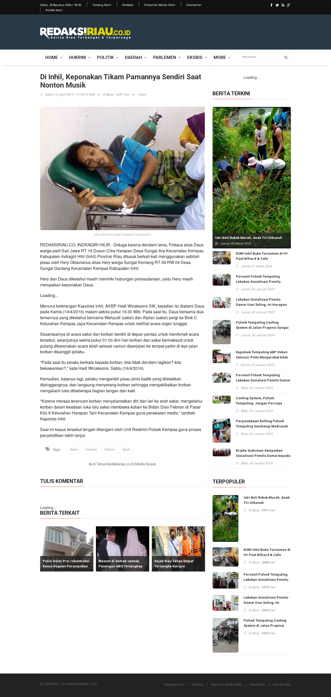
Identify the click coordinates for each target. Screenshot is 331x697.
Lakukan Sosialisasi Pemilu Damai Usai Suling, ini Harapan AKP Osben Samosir (261, 304)
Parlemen (164, 57)
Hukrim (77, 57)
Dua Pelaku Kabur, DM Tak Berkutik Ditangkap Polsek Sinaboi (178, 566)
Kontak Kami (54, 10)
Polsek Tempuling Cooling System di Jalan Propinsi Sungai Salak (262, 327)
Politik (105, 57)
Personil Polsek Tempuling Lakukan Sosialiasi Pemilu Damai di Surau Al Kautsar (263, 380)
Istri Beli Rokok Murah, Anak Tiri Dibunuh (248, 238)
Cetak (141, 94)
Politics (109, 449)
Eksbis (194, 57)
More (220, 57)
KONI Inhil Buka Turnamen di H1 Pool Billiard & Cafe (262, 256)
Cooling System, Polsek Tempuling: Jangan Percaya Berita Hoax (259, 403)
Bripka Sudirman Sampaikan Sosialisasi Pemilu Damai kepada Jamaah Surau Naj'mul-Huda (263, 456)
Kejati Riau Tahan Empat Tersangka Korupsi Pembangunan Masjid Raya (124, 566)
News (74, 449)
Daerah (133, 57)
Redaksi (127, 5)
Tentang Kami (101, 5)
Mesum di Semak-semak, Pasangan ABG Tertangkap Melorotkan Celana (68, 566)
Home (51, 57)
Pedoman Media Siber (159, 5)
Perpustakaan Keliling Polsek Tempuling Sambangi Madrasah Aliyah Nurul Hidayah (262, 426)
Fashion (91, 449)
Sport (126, 449)
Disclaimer (193, 5)
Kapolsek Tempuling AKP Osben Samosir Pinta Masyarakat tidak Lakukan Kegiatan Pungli (262, 357)
